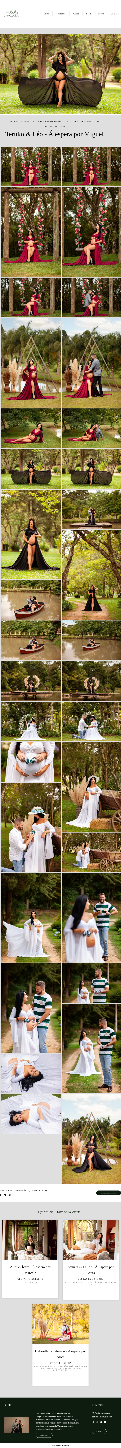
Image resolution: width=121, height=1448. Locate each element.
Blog (88, 14)
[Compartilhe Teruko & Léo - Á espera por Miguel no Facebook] (0, 1195)
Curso (76, 14)
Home (46, 14)
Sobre (101, 14)
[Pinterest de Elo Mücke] (101, 1422)
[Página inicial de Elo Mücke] (11, 13)
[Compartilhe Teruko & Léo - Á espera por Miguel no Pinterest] (10, 1195)
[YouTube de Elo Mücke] (105, 1422)
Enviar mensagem (102, 1413)
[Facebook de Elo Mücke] (93, 1422)
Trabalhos (61, 14)
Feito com (60, 1445)
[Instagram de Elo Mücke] (97, 1422)
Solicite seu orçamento (108, 1193)
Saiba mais (44, 1435)
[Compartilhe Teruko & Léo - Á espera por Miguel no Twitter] (5, 1195)
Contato (115, 14)
